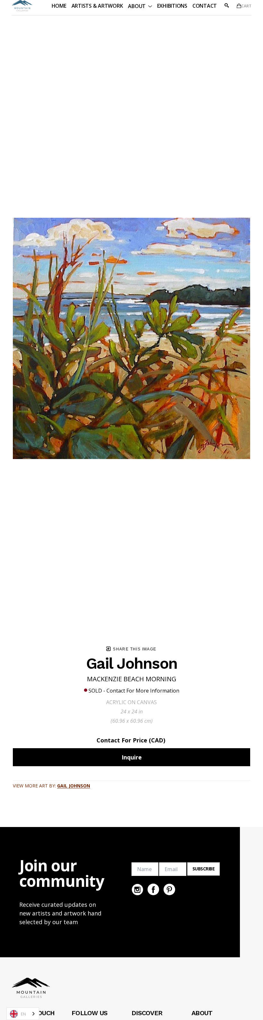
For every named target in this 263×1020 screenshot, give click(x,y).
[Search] (227, 5)
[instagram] (137, 889)
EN (23, 1014)
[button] (140, 6)
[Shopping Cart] (239, 5)
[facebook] (153, 889)
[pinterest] (169, 889)
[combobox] (22, 1013)
